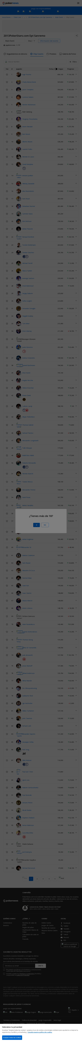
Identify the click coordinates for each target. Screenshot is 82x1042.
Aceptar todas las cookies (12, 1037)
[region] (41, 1033)
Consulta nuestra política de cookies (40, 1032)
